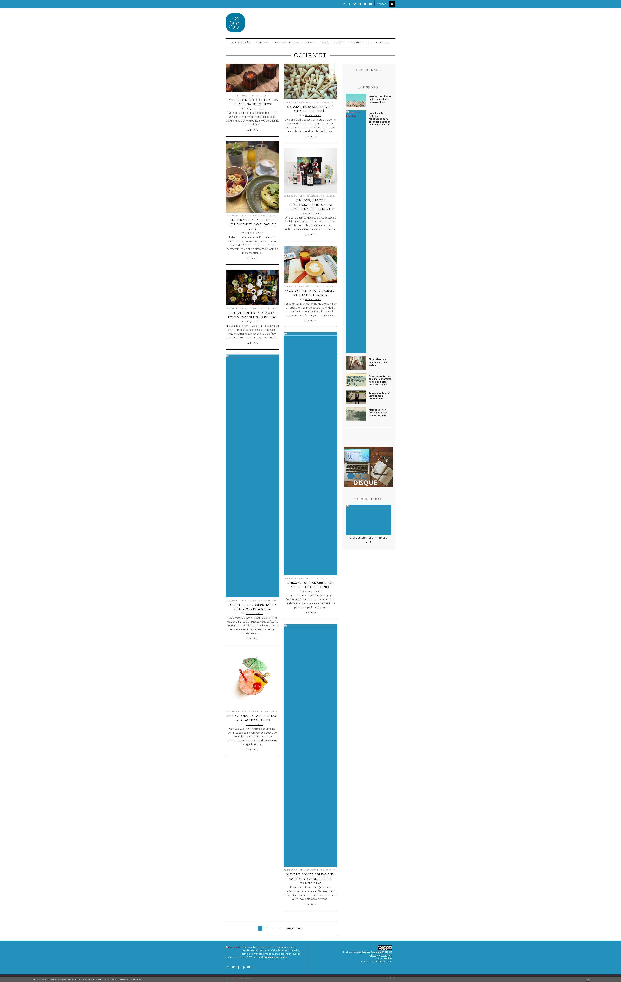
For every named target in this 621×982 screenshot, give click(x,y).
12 (279, 928)
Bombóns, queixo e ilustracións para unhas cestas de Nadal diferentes (310, 204)
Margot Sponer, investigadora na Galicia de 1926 (378, 413)
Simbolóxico (378, 961)
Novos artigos (294, 928)
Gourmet (243, 95)
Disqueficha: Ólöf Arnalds (368, 538)
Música (340, 42)
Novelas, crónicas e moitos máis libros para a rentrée (380, 99)
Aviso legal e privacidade (380, 955)
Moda (325, 42)
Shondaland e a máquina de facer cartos (379, 362)
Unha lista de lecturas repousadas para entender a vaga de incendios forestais (380, 119)
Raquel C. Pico (254, 109)
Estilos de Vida (287, 42)
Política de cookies (384, 958)
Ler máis (252, 130)
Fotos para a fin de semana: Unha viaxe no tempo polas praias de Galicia (380, 380)
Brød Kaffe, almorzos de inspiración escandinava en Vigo (252, 224)
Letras (310, 42)
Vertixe (389, 961)
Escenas (263, 42)
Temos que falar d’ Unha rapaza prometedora (379, 396)
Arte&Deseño (241, 42)
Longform (382, 42)
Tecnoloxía (360, 42)
